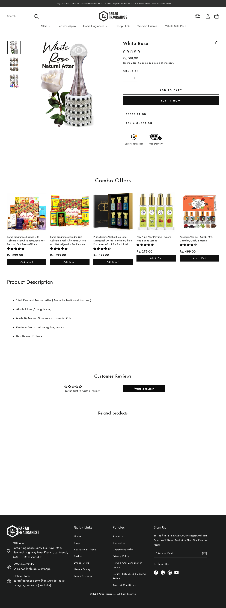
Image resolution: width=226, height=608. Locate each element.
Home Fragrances (94, 26)
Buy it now (170, 100)
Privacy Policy (121, 556)
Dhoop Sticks (122, 26)
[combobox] (24, 16)
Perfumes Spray (67, 26)
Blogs (77, 543)
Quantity (131, 71)
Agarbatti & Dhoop (85, 549)
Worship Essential (147, 26)
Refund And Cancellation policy (127, 565)
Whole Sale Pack (175, 26)
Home (77, 536)
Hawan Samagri (83, 569)
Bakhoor (79, 556)
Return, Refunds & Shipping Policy (129, 576)
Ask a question (139, 123)
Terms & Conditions (124, 585)
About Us (118, 536)
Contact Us (119, 543)
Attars (44, 26)
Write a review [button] (144, 389)
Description (136, 114)
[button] (131, 51)
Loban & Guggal (83, 576)
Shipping (143, 63)
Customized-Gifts (123, 549)
